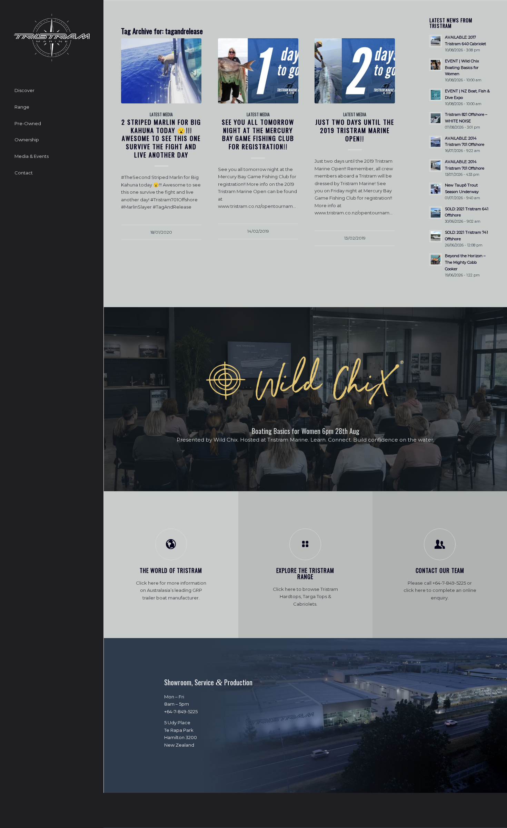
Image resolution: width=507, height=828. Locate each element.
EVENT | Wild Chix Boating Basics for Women (462, 68)
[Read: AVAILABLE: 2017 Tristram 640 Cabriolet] (435, 41)
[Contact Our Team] (440, 544)
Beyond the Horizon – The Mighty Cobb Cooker (465, 262)
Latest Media (161, 114)
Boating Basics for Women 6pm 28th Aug (305, 431)
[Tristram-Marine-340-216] (52, 37)
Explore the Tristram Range (305, 573)
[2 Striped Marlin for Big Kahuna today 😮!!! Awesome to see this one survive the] (161, 70)
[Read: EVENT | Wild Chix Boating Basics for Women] (435, 65)
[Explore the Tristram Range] (305, 544)
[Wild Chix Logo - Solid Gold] (305, 381)
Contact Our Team (440, 570)
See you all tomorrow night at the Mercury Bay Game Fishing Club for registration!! (258, 134)
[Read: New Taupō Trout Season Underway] (435, 189)
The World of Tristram (171, 570)
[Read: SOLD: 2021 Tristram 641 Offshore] (435, 212)
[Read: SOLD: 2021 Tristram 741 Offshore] (435, 236)
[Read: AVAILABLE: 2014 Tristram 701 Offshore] (435, 142)
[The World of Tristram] (171, 544)
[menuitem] (51, 90)
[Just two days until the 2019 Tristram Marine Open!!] (355, 70)
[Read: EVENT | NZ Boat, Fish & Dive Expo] (435, 95)
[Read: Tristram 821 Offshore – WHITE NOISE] (435, 118)
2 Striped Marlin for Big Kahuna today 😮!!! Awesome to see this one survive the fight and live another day (161, 138)
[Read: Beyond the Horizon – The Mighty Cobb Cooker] (435, 259)
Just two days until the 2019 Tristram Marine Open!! (354, 130)
